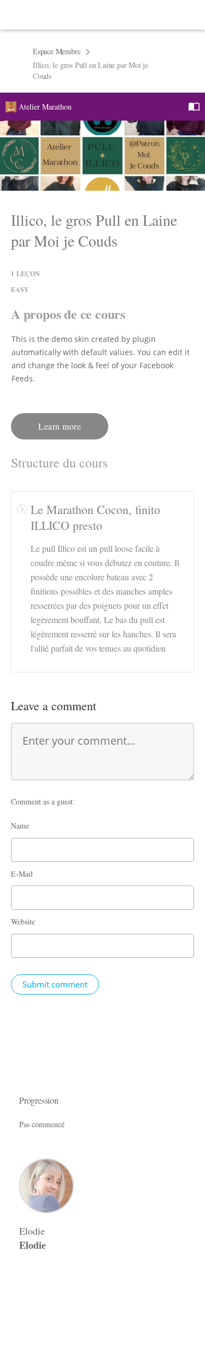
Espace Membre (56, 51)
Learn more (59, 426)
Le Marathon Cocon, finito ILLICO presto (95, 517)
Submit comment (54, 984)
